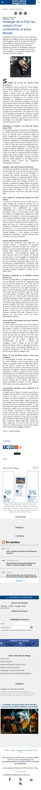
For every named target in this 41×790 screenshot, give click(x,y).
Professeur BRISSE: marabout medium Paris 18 (7, 499)
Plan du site (18, 768)
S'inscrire (12, 630)
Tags (36, 768)
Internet (12, 506)
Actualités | (7, 750)
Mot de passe (5, 627)
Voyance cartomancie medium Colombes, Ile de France (32, 498)
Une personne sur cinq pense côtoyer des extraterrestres (20, 492)
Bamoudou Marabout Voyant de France (13, 664)
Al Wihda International (31, 510)
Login (2, 624)
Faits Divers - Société (17, 508)
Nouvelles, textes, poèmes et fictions (23, 503)
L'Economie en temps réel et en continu (25, 506)
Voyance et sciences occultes (12, 689)
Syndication (30, 768)
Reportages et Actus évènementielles (13, 670)
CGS (20, 752)
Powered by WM (21, 771)
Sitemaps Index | (21, 750)
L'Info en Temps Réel (15, 504)
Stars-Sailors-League (26, 511)
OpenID (5, 630)
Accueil (5, 9)
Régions (7, 504)
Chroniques (10, 510)
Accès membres (8, 768)
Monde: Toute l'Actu (16, 9)
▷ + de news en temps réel (19, 597)
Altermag (12, 511)
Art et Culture (17, 510)
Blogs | (13, 750)
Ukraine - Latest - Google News (13, 606)
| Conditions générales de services (16, 775)
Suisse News (6, 658)
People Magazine (7, 661)
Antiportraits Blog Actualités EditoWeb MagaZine (16, 673)
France (35, 503)
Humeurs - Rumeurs (28, 508)
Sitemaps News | (32, 750)
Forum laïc (17, 511)
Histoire (23, 510)
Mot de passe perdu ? (24, 630)
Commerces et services (26, 504)
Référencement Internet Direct (11, 667)
